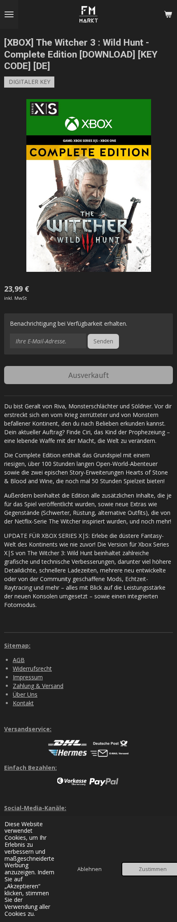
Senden (103, 341)
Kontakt (23, 703)
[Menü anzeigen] (9, 14)
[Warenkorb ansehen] (168, 14)
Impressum (28, 677)
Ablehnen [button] (89, 869)
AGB (19, 660)
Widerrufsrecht (32, 668)
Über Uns (25, 694)
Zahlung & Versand (38, 686)
